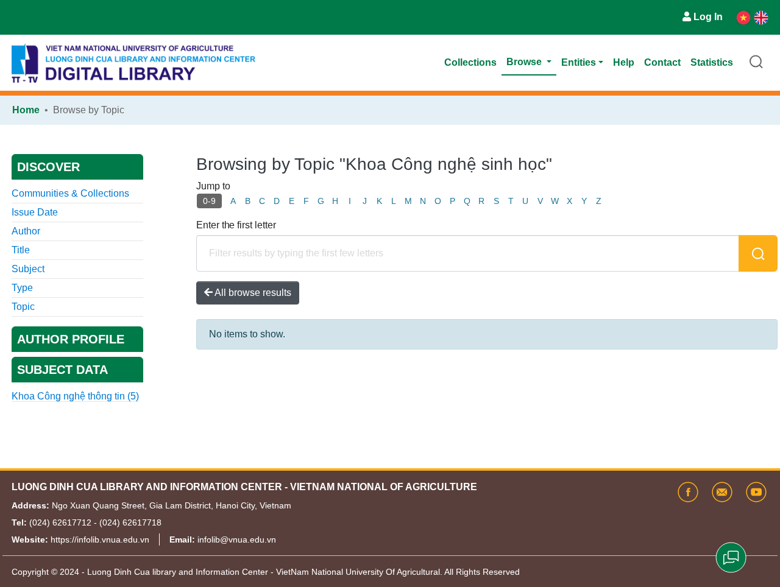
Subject (28, 269)
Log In (708, 17)
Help (623, 62)
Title (21, 250)
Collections (470, 62)
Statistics (711, 62)
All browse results (252, 292)
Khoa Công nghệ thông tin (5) (75, 396)
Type (22, 288)
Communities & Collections (70, 193)
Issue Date (35, 212)
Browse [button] (525, 62)
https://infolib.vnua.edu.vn (100, 539)
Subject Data (62, 369)
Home (26, 110)
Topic (23, 306)
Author (26, 231)
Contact (662, 62)
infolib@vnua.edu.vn (236, 539)
